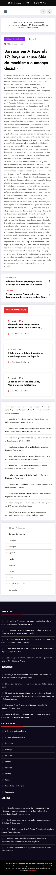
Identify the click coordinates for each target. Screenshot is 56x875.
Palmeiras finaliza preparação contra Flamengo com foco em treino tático (24, 283)
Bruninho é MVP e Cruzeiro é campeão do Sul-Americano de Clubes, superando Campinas (27, 641)
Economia (12, 540)
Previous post (11, 277)
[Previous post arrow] (49, 281)
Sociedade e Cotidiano (17, 584)
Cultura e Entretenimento (14, 39)
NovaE (34, 39)
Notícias (12, 565)
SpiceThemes (32, 871)
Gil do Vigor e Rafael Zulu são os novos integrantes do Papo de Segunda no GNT (25, 355)
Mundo (11, 559)
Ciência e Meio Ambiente (18, 528)
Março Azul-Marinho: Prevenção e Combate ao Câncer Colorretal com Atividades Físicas (25, 716)
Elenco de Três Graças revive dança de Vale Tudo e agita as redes (24, 326)
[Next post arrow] (49, 295)
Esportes (12, 552)
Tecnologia (13, 590)
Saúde (11, 577)
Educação (12, 546)
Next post (9, 290)
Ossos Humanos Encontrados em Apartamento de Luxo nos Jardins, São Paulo (25, 296)
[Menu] (5, 11)
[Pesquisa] (43, 11)
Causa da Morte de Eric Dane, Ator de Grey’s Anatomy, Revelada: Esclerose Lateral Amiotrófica (24, 383)
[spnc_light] (49, 11)
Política (11, 571)
